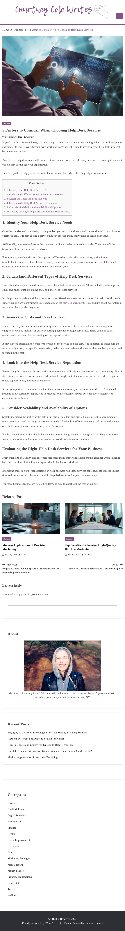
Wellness (13, 895)
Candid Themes (94, 922)
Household (14, 846)
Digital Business (17, 815)
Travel (11, 889)
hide (42, 183)
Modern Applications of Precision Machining (33, 757)
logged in (22, 594)
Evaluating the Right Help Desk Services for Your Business (37, 211)
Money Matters (16, 870)
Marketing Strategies (19, 858)
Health (11, 833)
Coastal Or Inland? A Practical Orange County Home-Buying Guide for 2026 (50, 750)
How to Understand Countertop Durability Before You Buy (40, 744)
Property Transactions (20, 876)
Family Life (14, 821)
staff (23, 554)
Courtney (30, 137)
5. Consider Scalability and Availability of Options (33, 207)
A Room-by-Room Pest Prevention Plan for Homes (36, 738)
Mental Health (15, 864)
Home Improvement (19, 840)
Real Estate (14, 883)
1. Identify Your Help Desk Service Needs (27, 190)
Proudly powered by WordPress (40, 922)
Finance (12, 827)
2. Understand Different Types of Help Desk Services (34, 194)
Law (10, 852)
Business (7, 123)
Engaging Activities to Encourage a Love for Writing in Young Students (47, 732)
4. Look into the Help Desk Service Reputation (30, 203)
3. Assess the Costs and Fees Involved (25, 198)
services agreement (73, 302)
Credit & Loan (16, 809)
